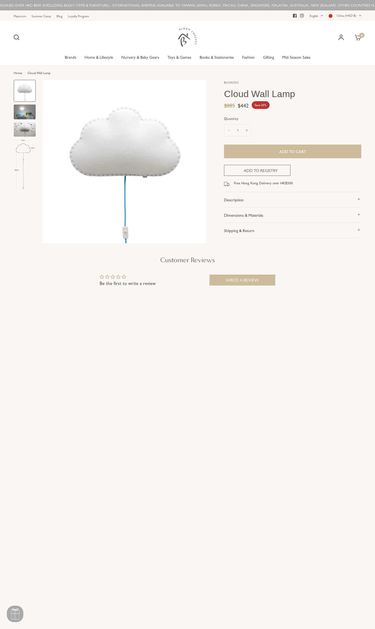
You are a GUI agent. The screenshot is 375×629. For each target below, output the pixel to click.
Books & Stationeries (217, 57)
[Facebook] (294, 15)
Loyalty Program (78, 15)
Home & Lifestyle (99, 57)
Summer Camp (41, 15)
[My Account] (341, 37)
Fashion (248, 57)
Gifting (268, 57)
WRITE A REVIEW (242, 280)
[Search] (18, 37)
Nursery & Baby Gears (140, 57)
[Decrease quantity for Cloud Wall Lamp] (228, 130)
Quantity (231, 118)
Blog (59, 15)
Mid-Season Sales (296, 57)
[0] (356, 37)
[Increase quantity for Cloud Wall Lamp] (246, 130)
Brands (70, 57)
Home (18, 72)
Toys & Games (179, 57)
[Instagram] (302, 15)
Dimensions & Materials (243, 215)
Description (234, 199)
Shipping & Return (239, 230)
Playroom (20, 15)
